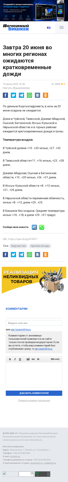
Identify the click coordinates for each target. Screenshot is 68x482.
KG (49, 27)
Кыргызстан (18, 245)
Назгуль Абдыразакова (16, 88)
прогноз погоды (40, 245)
